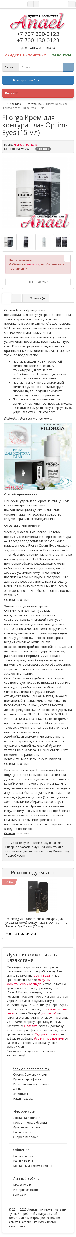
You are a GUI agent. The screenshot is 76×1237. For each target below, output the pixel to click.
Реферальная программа (31, 1084)
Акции (17, 1089)
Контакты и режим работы (32, 1166)
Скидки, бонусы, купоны (30, 1074)
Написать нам (23, 1156)
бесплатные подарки (49, 1038)
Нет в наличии (38, 282)
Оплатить (31, 1026)
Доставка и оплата (27, 1118)
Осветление (33, 104)
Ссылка (9, 599)
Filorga (33, 314)
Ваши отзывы (23, 1161)
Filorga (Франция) (25, 144)
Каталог (11, 93)
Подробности (15, 855)
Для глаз (15, 104)
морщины (63, 314)
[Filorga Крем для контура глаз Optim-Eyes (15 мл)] (38, 192)
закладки (33, 264)
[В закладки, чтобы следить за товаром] (67, 258)
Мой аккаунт (22, 1185)
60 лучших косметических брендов (29, 982)
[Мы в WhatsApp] (30, 4)
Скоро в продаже (25, 1137)
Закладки (19, 1194)
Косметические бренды (30, 1122)
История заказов (25, 1190)
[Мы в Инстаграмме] (36, 4)
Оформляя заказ (47, 1034)
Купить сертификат (27, 1079)
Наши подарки (23, 1099)
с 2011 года (41, 975)
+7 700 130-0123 (38, 40)
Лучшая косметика (26, 1127)
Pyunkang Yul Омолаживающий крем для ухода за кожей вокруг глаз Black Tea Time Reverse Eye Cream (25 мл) (36, 922)
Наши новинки (23, 1132)
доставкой (49, 1013)
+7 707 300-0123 (38, 34)
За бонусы (20, 1094)
